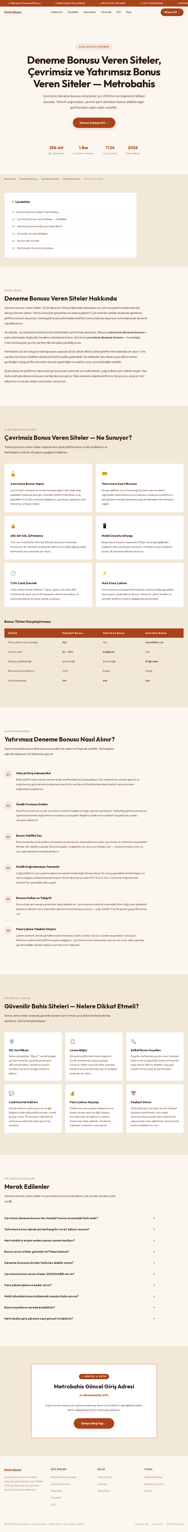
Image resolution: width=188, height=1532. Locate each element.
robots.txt (157, 1523)
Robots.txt (103, 1490)
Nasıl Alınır (90, 12)
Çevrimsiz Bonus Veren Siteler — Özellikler (42, 219)
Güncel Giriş (105, 1477)
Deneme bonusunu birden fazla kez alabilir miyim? (79, 1263)
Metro (12, 12)
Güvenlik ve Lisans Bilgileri (32, 233)
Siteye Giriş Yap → (94, 1423)
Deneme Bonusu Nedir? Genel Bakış (38, 212)
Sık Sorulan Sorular (28, 240)
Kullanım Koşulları (154, 1484)
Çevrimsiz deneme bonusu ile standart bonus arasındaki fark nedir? (79, 1218)
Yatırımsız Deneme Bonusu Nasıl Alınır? (40, 226)
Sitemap (102, 1484)
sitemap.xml (141, 1523)
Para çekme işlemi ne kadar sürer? (79, 1285)
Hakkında (56, 12)
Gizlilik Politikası (153, 1477)
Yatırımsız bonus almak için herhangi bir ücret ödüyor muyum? (79, 1229)
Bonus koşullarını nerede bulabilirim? (79, 1307)
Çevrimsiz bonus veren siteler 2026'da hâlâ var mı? (79, 1274)
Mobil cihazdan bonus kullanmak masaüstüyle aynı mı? (79, 1296)
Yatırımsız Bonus (72, 178)
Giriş (128, 12)
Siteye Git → (172, 12)
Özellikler (73, 12)
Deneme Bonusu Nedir (64, 1477)
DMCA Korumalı (175, 1523)
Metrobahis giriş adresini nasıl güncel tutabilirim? (79, 1318)
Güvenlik (106, 12)
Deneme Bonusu (28, 178)
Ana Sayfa (10, 178)
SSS (118, 12)
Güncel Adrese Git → (94, 123)
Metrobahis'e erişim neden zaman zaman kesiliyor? (79, 1240)
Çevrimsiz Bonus (50, 178)
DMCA (148, 1490)
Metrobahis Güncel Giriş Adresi (35, 248)
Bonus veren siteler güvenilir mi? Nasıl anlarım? (79, 1251)
